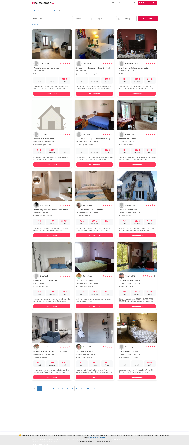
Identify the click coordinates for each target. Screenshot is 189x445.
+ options (35, 24)
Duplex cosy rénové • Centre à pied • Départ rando (53, 209)
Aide (103, 3)
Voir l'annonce (52, 94)
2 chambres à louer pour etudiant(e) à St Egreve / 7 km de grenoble (102, 138)
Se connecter (132, 3)
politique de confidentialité (96, 437)
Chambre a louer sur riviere (44, 138)
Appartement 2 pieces (127, 138)
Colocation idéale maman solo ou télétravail (93, 68)
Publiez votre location (147, 3)
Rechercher (147, 18)
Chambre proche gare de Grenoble (89, 209)
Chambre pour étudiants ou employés (133, 68)
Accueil (36, 11)
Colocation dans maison (85, 280)
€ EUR (111, 3)
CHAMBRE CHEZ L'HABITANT (131, 280)
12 (94, 388)
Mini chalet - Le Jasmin (85, 351)
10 (82, 388)
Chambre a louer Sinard (128, 209)
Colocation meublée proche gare (46, 68)
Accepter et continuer (104, 441)
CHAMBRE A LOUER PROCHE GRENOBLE (51, 351)
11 (88, 388)
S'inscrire (121, 3)
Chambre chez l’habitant (128, 351)
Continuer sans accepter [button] (85, 441)
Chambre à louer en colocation (45, 280)
